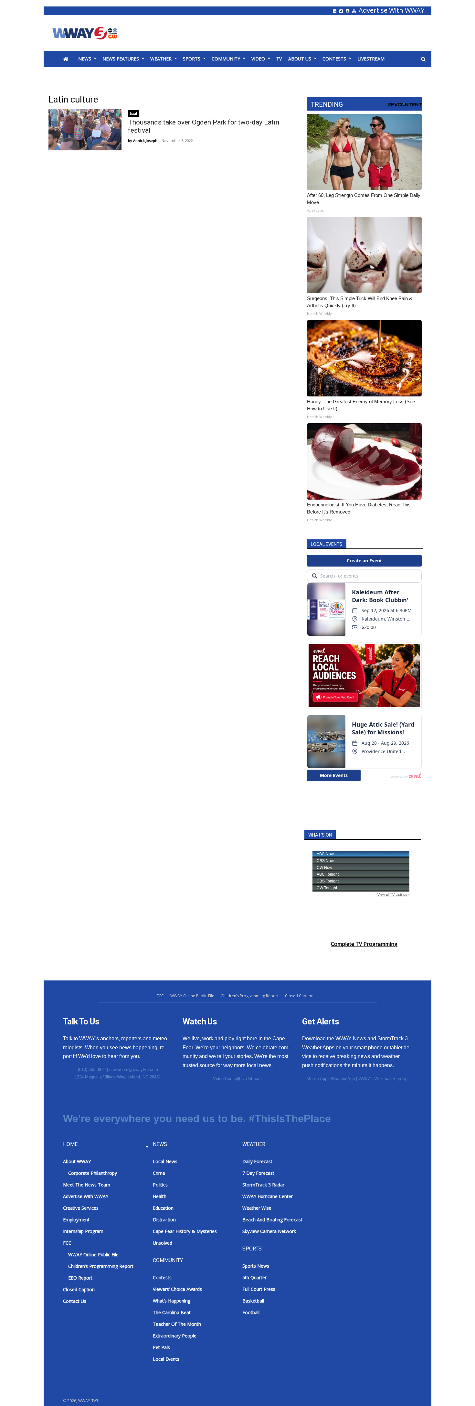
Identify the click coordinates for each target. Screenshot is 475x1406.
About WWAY (77, 1161)
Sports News (255, 1266)
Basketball (253, 1301)
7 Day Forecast (258, 1173)
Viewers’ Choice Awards (177, 1289)
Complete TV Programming (364, 943)
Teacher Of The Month (177, 1324)
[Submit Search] (423, 59)
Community (226, 59)
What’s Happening (171, 1301)
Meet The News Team (86, 1185)
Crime (159, 1173)
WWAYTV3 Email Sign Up (382, 1078)
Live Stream (250, 1078)
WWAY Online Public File (192, 996)
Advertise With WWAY (391, 10)
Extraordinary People (174, 1336)
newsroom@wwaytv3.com (133, 1069)
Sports (191, 59)
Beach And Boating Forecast (272, 1220)
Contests (334, 59)
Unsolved (162, 1243)
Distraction (164, 1220)
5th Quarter (254, 1277)
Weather (161, 59)
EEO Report (80, 1278)
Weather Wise (256, 1208)
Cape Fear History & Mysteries (185, 1231)
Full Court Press (258, 1289)
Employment (76, 1220)
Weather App (343, 1078)
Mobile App (317, 1078)
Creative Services (81, 1208)
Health (159, 1196)
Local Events (166, 1359)
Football (250, 1312)
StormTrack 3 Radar (263, 1185)
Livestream (371, 59)
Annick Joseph (145, 140)
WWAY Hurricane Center (267, 1196)
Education (163, 1208)
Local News (165, 1161)
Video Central (225, 1078)
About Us (299, 59)
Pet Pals (161, 1347)
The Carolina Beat (172, 1312)
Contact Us (74, 1301)
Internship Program (83, 1231)
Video (258, 59)
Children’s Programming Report (250, 996)
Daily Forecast (257, 1161)
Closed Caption (299, 996)
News (84, 59)
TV (279, 59)
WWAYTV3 (92, 33)
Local (133, 113)
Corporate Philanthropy (92, 1173)
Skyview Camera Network (269, 1231)
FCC (160, 996)
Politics (160, 1185)
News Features (120, 59)
